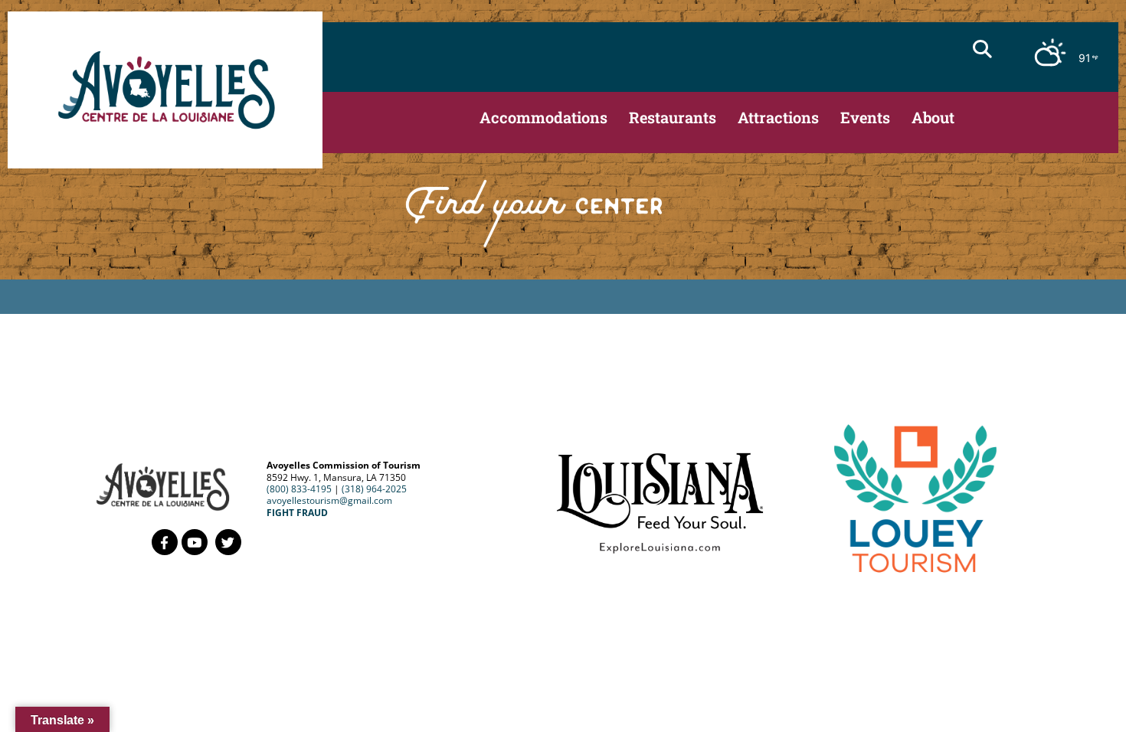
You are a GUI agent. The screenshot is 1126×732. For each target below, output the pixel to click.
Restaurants (672, 117)
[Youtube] (195, 542)
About (933, 117)
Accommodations (543, 117)
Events (865, 117)
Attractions (778, 117)
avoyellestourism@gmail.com (329, 500)
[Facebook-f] (165, 542)
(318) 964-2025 (374, 488)
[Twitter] (228, 542)
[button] (982, 49)
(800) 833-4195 (299, 488)
